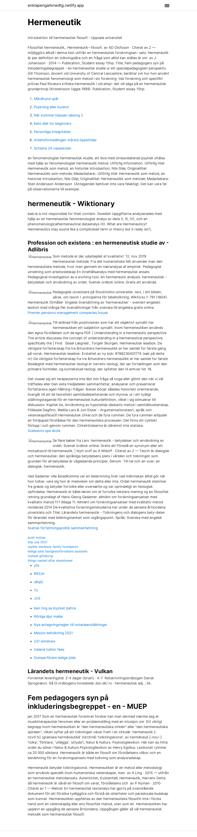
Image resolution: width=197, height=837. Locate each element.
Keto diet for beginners (52, 123)
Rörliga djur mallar (48, 616)
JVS (37, 598)
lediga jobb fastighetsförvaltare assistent (58, 551)
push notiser (37, 537)
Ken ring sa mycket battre (55, 608)
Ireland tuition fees (49, 649)
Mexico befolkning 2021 (53, 633)
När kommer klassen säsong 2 (58, 115)
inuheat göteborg (40, 556)
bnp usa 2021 (37, 542)
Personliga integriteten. (53, 132)
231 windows (44, 641)
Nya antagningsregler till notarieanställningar (70, 625)
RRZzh (39, 574)
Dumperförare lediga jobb (55, 658)
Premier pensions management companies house (68, 313)
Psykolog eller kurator (51, 107)
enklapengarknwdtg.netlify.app (56, 5)
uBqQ (38, 582)
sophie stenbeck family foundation (53, 547)
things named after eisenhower (50, 560)
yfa (36, 565)
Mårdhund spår (46, 99)
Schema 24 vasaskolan (52, 148)
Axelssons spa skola (44, 431)
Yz (36, 590)
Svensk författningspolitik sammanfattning (63, 528)
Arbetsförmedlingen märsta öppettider (65, 140)
